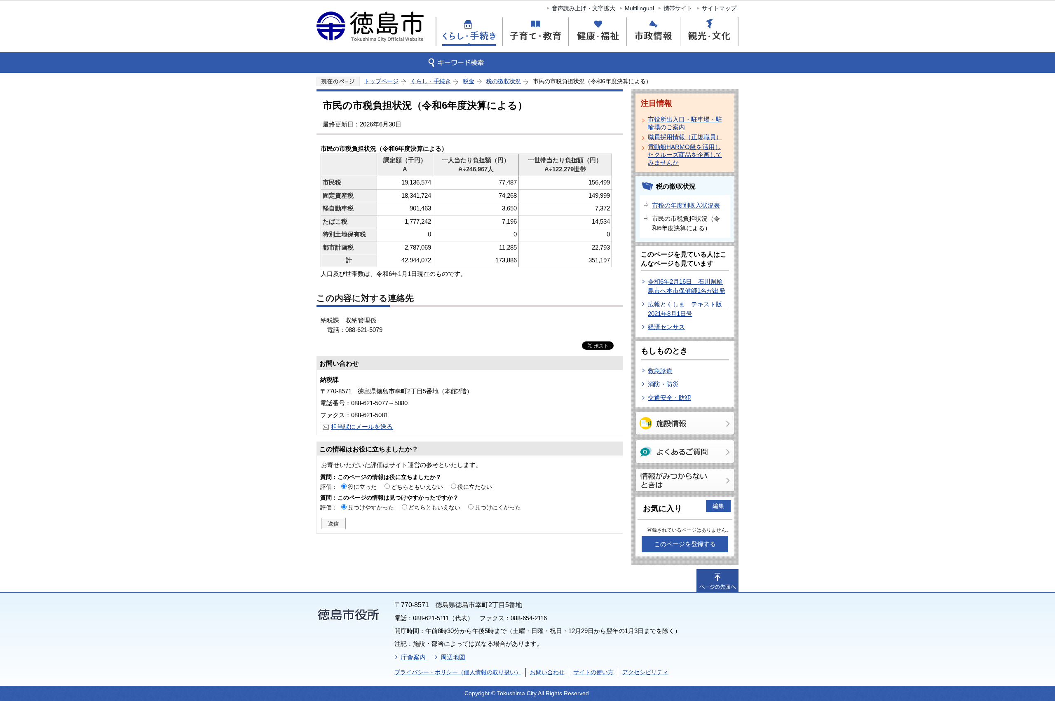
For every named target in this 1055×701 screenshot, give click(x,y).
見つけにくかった (498, 507)
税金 (468, 81)
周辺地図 (453, 657)
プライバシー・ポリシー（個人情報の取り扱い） (457, 672)
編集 (718, 505)
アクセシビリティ (645, 672)
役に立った (362, 487)
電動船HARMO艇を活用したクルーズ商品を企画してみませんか (685, 154)
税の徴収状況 (503, 81)
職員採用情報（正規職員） (685, 136)
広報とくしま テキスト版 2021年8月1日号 (688, 309)
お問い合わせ (547, 672)
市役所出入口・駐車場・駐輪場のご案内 (685, 123)
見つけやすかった (371, 507)
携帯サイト (677, 8)
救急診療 (660, 370)
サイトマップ (719, 8)
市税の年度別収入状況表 (686, 205)
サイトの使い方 (593, 672)
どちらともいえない (417, 487)
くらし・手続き (430, 81)
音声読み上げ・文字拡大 (583, 8)
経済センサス (666, 326)
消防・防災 (663, 384)
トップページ (381, 81)
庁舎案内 (413, 657)
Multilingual (639, 8)
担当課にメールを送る (362, 426)
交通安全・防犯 (669, 397)
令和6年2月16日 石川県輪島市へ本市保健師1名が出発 (686, 286)
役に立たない (474, 487)
